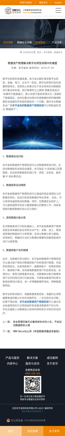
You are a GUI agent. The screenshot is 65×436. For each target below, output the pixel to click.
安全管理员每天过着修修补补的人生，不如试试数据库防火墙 (37, 323)
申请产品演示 (26, 2)
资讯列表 (32, 431)
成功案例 (52, 358)
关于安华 (54, 431)
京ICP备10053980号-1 (32, 411)
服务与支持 (32, 363)
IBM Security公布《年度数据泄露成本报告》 (37, 331)
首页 (39, 52)
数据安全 (58, 52)
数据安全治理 (24, 42)
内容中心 (12, 363)
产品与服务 (12, 358)
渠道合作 (43, 2)
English (58, 2)
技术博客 (48, 52)
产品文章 (57, 42)
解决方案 (32, 358)
